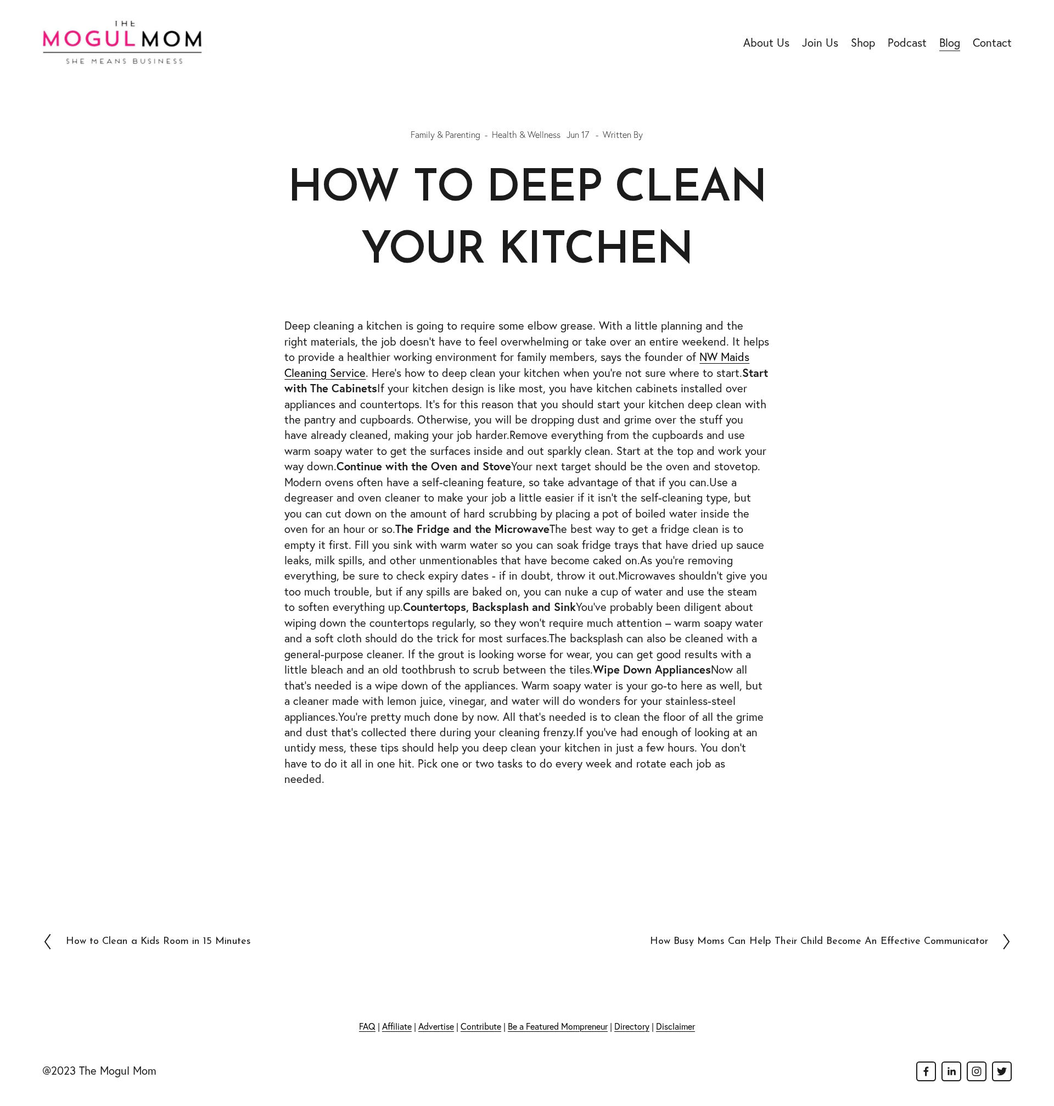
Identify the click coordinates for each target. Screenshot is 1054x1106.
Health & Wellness (526, 134)
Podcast (907, 42)
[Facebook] (926, 1071)
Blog (949, 42)
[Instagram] (976, 1071)
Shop (863, 42)
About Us (766, 42)
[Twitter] (1002, 1071)
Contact (992, 42)
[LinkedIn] (951, 1071)
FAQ (367, 1026)
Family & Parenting (445, 134)
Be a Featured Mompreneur (558, 1026)
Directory (631, 1026)
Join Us (820, 42)
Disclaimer (675, 1026)
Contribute (481, 1026)
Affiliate (397, 1026)
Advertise (436, 1026)
